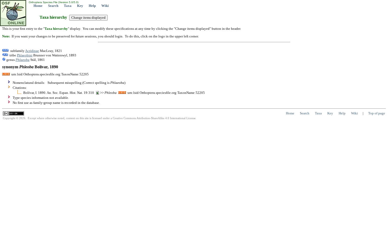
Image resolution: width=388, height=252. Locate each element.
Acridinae (32, 51)
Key (80, 6)
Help (92, 6)
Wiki (105, 6)
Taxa (68, 6)
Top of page (376, 113)
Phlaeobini (24, 55)
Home (38, 6)
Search (53, 6)
